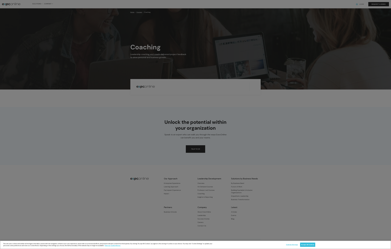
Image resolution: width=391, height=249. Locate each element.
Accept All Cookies (307, 245)
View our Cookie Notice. (113, 245)
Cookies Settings (292, 245)
